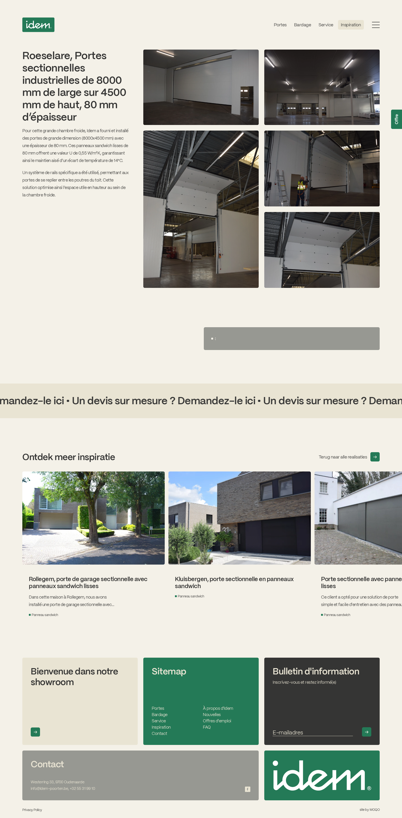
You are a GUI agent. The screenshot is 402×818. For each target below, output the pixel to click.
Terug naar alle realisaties (343, 457)
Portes (280, 25)
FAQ (207, 727)
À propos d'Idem (218, 708)
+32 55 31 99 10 (82, 788)
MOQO (375, 810)
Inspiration (351, 25)
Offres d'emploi (217, 721)
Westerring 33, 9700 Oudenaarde (57, 782)
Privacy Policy (32, 810)
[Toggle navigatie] (376, 24)
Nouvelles (212, 714)
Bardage (302, 25)
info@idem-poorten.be (49, 788)
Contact (159, 733)
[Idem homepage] (38, 25)
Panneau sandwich (45, 615)
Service (159, 721)
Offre (396, 119)
